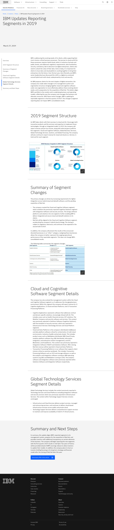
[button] (107, 2)
